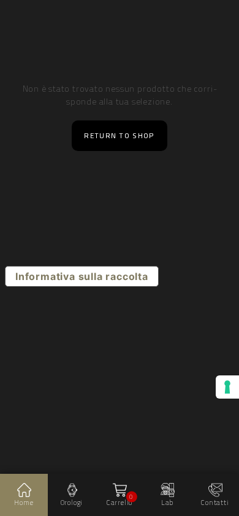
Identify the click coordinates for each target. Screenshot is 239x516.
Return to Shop (119, 135)
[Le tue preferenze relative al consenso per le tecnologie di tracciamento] (227, 387)
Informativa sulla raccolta (81, 276)
